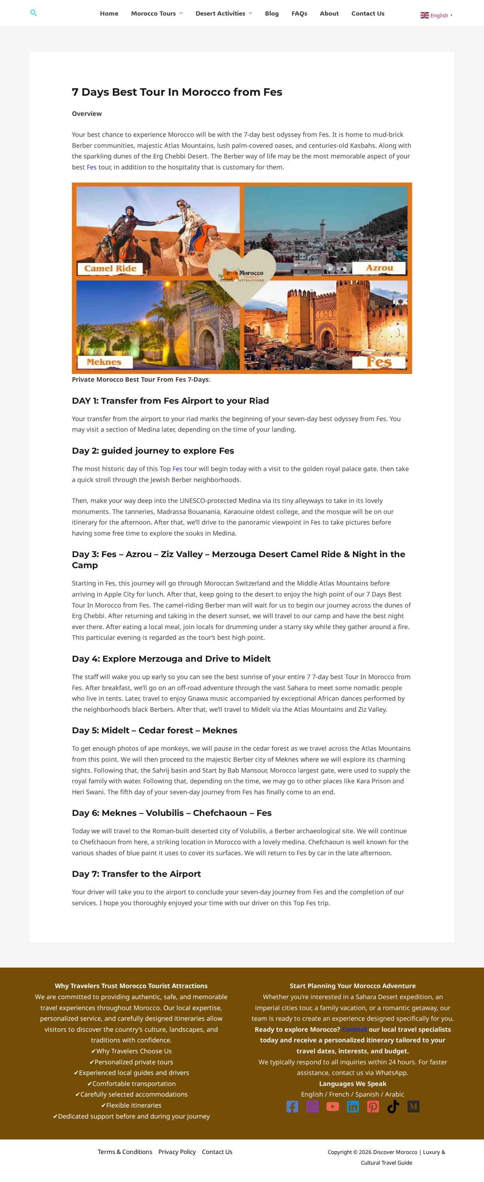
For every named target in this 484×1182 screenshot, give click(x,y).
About (329, 13)
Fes (92, 167)
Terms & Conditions (125, 1152)
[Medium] (413, 1106)
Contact (355, 1029)
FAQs (299, 13)
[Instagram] (312, 1106)
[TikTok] (393, 1106)
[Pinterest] (373, 1106)
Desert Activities (220, 13)
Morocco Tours (153, 13)
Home (109, 13)
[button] (33, 13)
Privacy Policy (177, 1152)
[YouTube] (332, 1106)
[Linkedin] (353, 1106)
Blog (272, 13)
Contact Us (367, 13)
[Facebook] (292, 1106)
